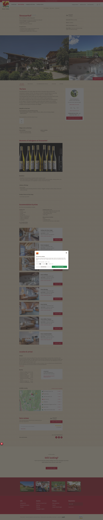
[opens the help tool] (2, 444)
